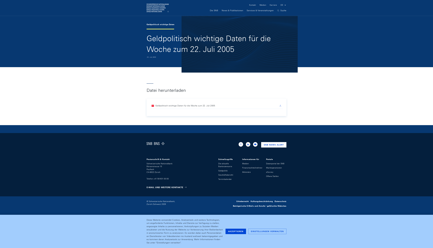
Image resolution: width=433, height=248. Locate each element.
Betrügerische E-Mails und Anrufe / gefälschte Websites (259, 206)
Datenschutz (280, 201)
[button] (283, 5)
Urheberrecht (242, 201)
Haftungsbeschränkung (262, 201)
